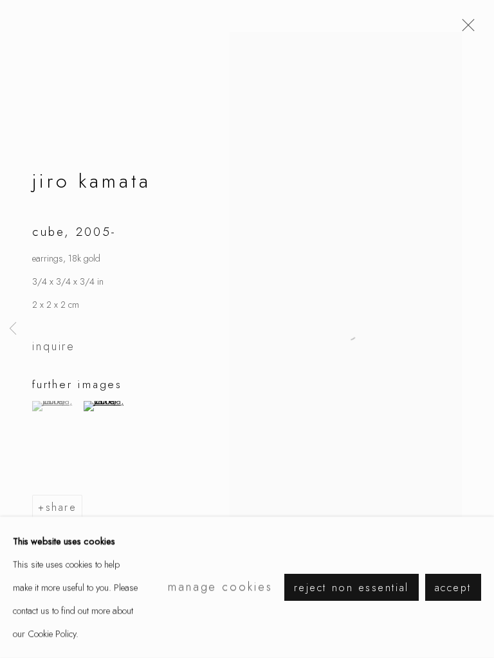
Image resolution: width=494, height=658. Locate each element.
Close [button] (465, 29)
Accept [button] (453, 587)
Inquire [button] (53, 346)
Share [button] (61, 507)
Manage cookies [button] (220, 586)
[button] (56, 406)
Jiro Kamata (91, 180)
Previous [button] (13, 329)
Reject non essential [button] (351, 587)
